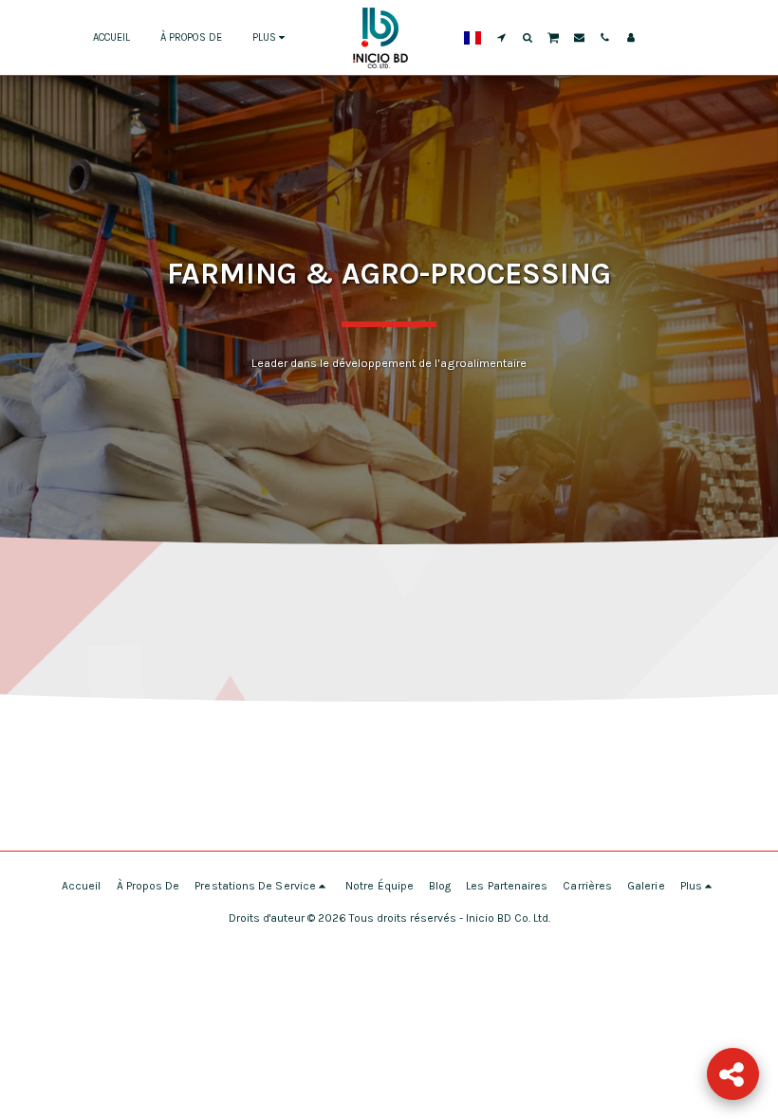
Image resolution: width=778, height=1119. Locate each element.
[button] (501, 37)
